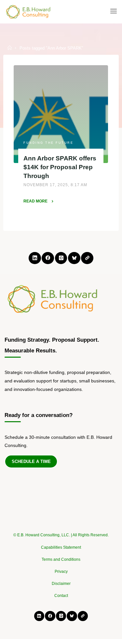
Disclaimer (61, 583)
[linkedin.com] (35, 258)
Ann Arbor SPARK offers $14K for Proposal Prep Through (60, 167)
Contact (61, 595)
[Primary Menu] (113, 11)
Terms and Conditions (61, 559)
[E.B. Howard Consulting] (29, 11)
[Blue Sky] (74, 258)
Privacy (61, 571)
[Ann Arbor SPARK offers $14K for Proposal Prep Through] (61, 114)
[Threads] (87, 258)
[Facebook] (48, 258)
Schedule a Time (31, 461)
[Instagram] (61, 258)
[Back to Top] (61, 532)
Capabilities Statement (61, 547)
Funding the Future (49, 142)
